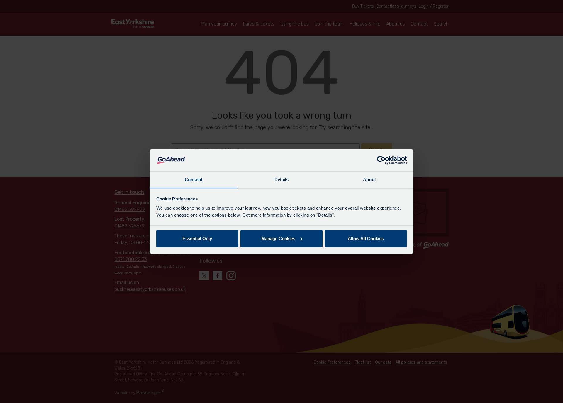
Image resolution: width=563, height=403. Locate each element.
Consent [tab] (193, 179)
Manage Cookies (278, 238)
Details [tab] (281, 179)
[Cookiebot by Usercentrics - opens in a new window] (381, 160)
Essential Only (197, 238)
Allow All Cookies (366, 238)
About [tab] (369, 179)
